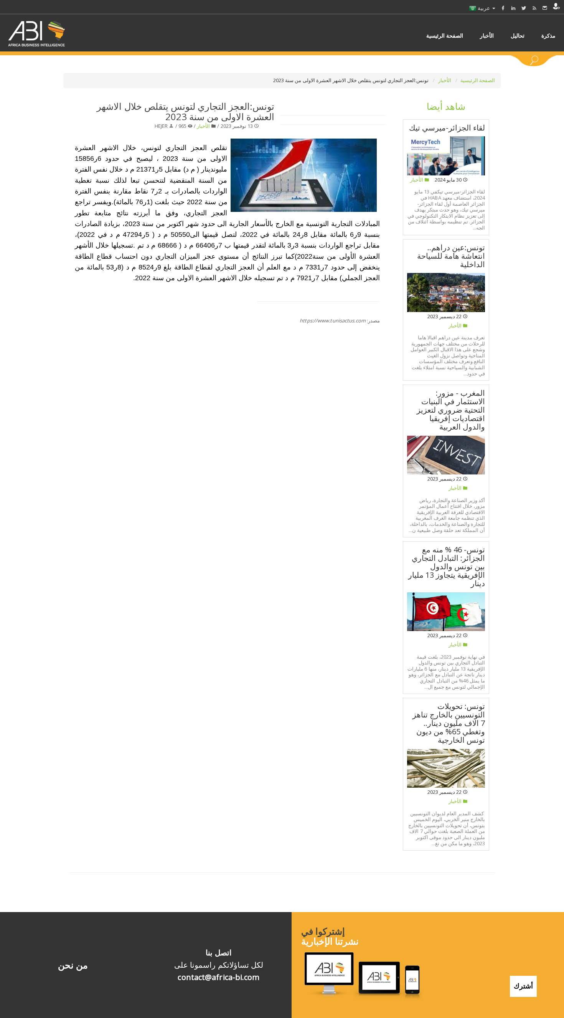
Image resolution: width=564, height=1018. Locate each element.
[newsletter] (545, 8)
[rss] (534, 8)
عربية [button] (483, 8)
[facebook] (503, 8)
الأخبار (445, 80)
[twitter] (523, 8)
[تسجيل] (556, 6)
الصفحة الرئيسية (477, 80)
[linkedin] (513, 8)
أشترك (523, 985)
